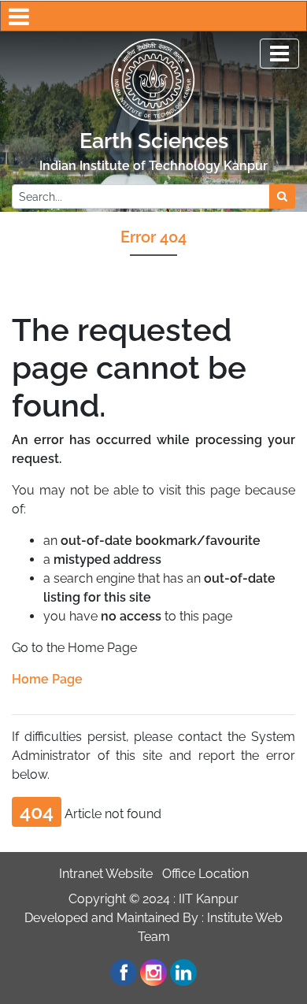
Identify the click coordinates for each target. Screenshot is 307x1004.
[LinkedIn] (183, 972)
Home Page (47, 679)
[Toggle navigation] (279, 54)
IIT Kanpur (209, 898)
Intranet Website (106, 873)
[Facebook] (123, 972)
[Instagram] (153, 972)
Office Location (205, 873)
